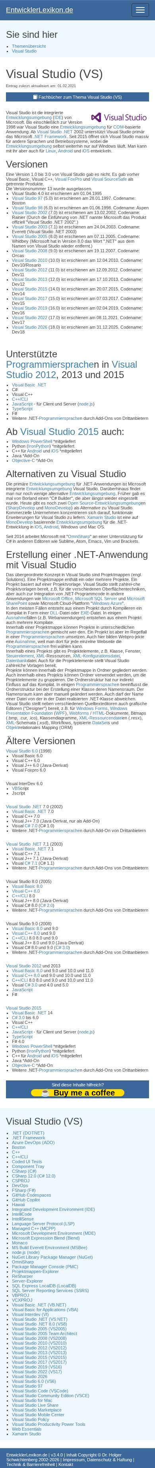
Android (65, 150)
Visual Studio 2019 (29, 308)
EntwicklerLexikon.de (39, 10)
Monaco (19, 1242)
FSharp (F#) (24, 1190)
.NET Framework (50, 136)
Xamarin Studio (101, 517)
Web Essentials (27, 1429)
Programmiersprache (50, 364)
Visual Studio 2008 (29, 250)
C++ (16, 1152)
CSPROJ (21, 1180)
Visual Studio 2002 (29, 212)
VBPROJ (20, 1295)
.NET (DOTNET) (28, 1133)
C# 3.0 (62, 947)
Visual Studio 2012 (29, 269)
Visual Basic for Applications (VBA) (45, 1309)
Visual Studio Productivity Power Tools (48, 1424)
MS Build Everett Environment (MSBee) (49, 1247)
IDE (58, 117)
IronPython (38, 446)
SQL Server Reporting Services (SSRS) (50, 1290)
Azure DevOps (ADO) (33, 1142)
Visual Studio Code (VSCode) (40, 1390)
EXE (85, 612)
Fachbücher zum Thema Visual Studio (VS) (80, 97)
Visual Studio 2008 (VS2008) (39, 1338)
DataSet (100, 722)
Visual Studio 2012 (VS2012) (39, 1347)
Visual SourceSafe (109, 179)
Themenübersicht (29, 46)
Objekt (12, 727)
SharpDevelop (21, 507)
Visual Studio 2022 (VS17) (37, 1371)
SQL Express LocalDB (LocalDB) (44, 1285)
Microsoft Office (57, 598)
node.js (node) (26, 1252)
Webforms (79, 713)
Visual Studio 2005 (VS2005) (39, 1328)
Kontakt (65, 1464)
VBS (16, 788)
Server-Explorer (27, 1281)
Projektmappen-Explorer (35, 1271)
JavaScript (22, 404)
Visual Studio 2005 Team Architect (44, 1333)
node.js (86, 404)
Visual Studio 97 (27, 198)
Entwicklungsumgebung (29, 117)
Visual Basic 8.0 (27, 886)
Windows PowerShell (32, 441)
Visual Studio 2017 (29, 298)
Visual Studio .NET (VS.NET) (40, 1319)
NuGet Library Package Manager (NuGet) (52, 1257)
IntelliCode (22, 1214)
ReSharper (22, 1276)
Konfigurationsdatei (101, 655)
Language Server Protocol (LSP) (43, 1223)
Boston (18, 1147)
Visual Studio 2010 (29, 260)
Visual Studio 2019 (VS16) (37, 1367)
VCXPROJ (22, 1300)
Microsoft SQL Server (96, 598)
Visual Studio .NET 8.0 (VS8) (39, 1324)
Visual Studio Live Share (35, 1405)
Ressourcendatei (105, 717)
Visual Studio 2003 (29, 226)
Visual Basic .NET (29, 384)
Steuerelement (20, 655)
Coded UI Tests (27, 1161)
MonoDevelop (58, 507)
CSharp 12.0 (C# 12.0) (34, 1176)
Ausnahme (16, 617)
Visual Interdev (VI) (30, 1314)
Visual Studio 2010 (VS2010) (39, 1343)
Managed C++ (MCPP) (34, 1228)
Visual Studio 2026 (29, 327)
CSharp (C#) (24, 1171)
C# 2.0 (46, 905)
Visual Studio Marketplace (37, 1410)
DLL (54, 612)
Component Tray (28, 1166)
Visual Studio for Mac (32, 1400)
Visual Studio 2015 (29, 289)
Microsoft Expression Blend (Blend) (46, 1238)
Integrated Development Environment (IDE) (53, 1209)
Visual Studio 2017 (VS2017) (39, 1362)
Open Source (80, 503)
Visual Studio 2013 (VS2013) (39, 1352)
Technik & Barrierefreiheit (30, 1464)
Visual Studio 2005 (29, 236)
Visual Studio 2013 (29, 279)
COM (118, 127)
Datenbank (16, 660)
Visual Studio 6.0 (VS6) (34, 1381)
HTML (99, 713)
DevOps (20, 1185)
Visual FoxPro (68, 179)
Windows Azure (107, 603)
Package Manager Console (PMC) (45, 1266)
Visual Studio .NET (55, 131)
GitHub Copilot (26, 1199)
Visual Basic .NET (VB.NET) (39, 1304)
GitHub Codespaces (31, 1195)
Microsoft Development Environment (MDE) (54, 1233)
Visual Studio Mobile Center (38, 1414)
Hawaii (18, 1204)
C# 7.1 (31, 863)
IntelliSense (23, 1219)
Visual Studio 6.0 (22, 751)
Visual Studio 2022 (29, 317)
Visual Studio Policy (30, 1419)
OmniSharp (79, 536)
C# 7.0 (31, 825)
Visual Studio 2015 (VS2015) (39, 1357)
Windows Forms (92, 708)
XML (40, 655)
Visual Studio (24, 51)
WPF (60, 713)
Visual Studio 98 (27, 207)
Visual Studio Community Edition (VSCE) (50, 1395)
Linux (51, 150)
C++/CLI (20, 399)
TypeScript (22, 408)
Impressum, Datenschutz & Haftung (97, 1459)
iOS (85, 150)
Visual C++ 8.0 (26, 891)
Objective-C (23, 460)
